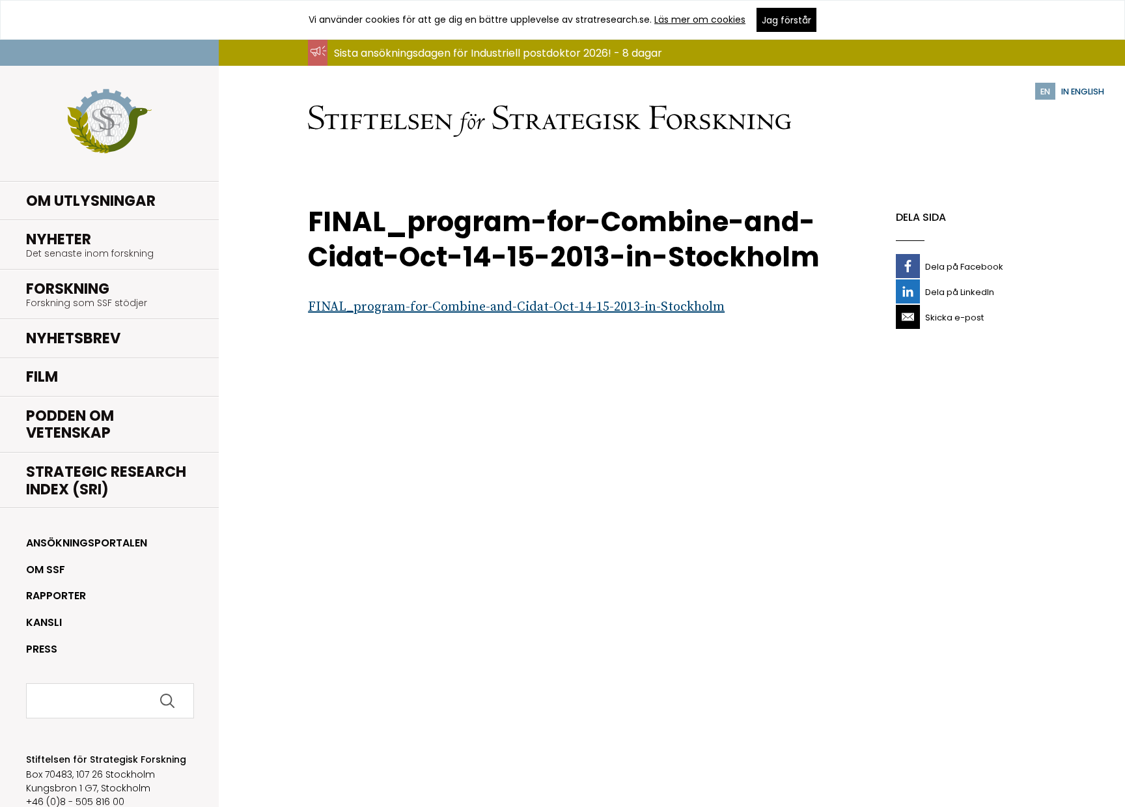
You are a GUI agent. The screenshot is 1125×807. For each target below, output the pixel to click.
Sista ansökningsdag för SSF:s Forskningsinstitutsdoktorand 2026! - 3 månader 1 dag (547, 65)
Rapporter (56, 595)
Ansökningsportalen (86, 542)
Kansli (44, 622)
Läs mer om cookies (699, 19)
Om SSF (45, 569)
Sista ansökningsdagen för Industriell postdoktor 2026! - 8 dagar (498, 53)
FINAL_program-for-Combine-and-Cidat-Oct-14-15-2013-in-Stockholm (516, 307)
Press (41, 649)
